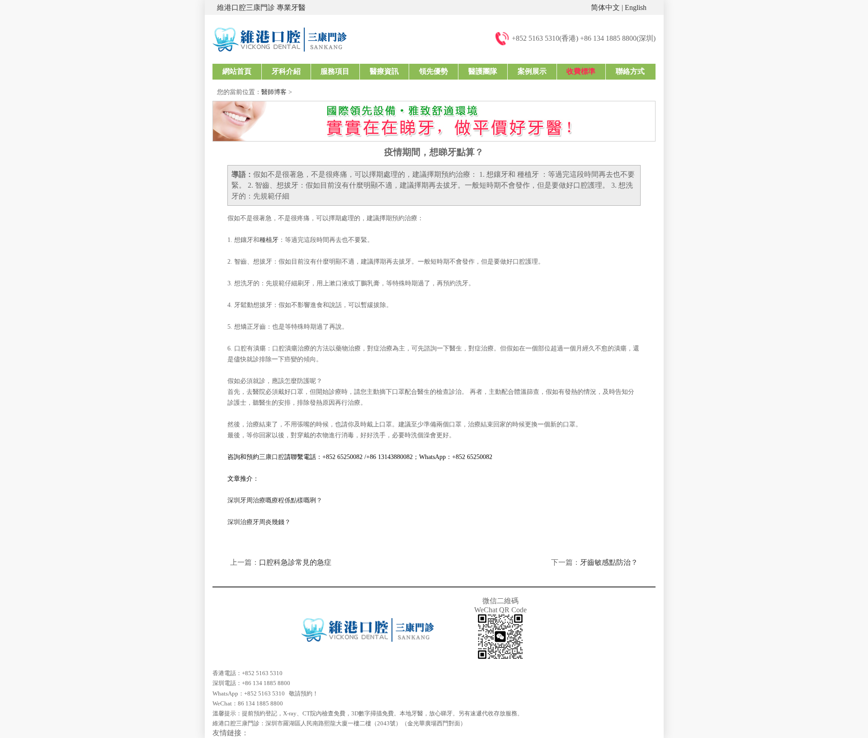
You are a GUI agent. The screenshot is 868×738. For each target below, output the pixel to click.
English (635, 7)
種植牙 (268, 240)
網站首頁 (236, 71)
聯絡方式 (630, 71)
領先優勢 (433, 71)
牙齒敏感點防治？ (609, 562)
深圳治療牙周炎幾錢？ (259, 522)
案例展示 (532, 71)
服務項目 (335, 71)
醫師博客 (274, 92)
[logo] (279, 39)
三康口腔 (271, 457)
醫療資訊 (384, 71)
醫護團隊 (482, 71)
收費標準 (580, 71)
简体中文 (605, 7)
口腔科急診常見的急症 (295, 562)
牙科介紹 (286, 71)
